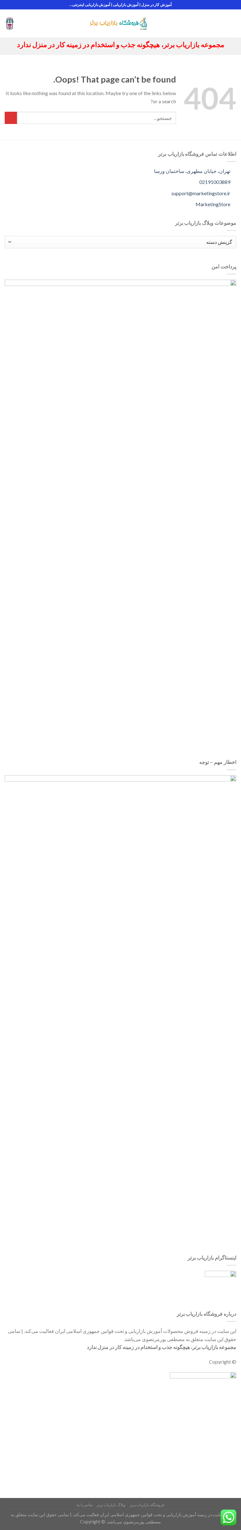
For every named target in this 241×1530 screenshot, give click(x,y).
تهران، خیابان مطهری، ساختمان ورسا (192, 171)
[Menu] (232, 23)
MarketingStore (213, 204)
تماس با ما (85, 1504)
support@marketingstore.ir (201, 193)
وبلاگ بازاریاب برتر (111, 1504)
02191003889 (215, 182)
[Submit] (11, 118)
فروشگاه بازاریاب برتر (147, 1504)
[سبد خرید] (10, 23)
